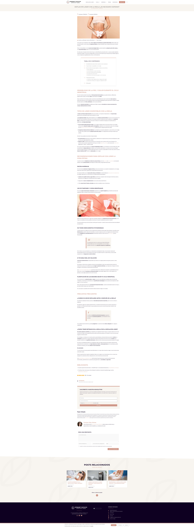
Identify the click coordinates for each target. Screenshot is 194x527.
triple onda (116, 142)
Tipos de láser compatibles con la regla (93, 65)
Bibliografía (88, 83)
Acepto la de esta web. (89, 403)
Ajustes (126, 525)
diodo (106, 142)
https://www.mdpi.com (83, 371)
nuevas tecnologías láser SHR (85, 269)
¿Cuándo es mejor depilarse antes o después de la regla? (97, 79)
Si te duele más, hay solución (92, 73)
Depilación (101, 8)
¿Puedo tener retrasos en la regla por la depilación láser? (97, 80)
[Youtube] (81, 515)
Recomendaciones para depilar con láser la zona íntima (96, 67)
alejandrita (102, 142)
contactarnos (87, 417)
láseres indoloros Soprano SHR (88, 127)
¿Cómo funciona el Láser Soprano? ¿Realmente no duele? (95, 483)
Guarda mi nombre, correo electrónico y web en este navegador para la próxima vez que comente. (96, 446)
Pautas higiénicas (90, 69)
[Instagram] (77, 515)
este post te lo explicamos (113, 172)
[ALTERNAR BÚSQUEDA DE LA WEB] (127, 2)
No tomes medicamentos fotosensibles (94, 72)
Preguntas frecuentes (90, 77)
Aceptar (113, 525)
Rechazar (120, 525)
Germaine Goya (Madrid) (97, 424)
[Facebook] (79, 515)
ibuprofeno (110, 233)
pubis (105, 160)
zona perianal (111, 160)
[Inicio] (91, 8)
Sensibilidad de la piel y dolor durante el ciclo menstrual (97, 63)
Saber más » (70, 486)
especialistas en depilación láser (85, 358)
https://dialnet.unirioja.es (114, 367)
